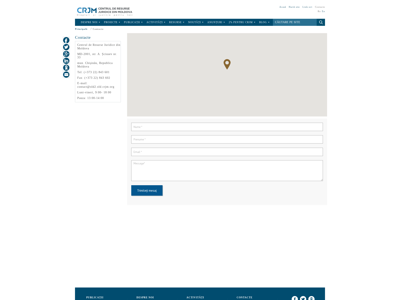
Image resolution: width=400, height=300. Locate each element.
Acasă (282, 7)
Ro (319, 11)
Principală (81, 29)
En (323, 11)
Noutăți (194, 22)
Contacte (320, 7)
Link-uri (307, 7)
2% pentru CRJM (241, 22)
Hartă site (294, 7)
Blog (263, 22)
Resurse (175, 22)
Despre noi (89, 22)
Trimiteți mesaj (147, 190)
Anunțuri (214, 22)
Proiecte (111, 22)
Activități (154, 22)
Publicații (132, 22)
